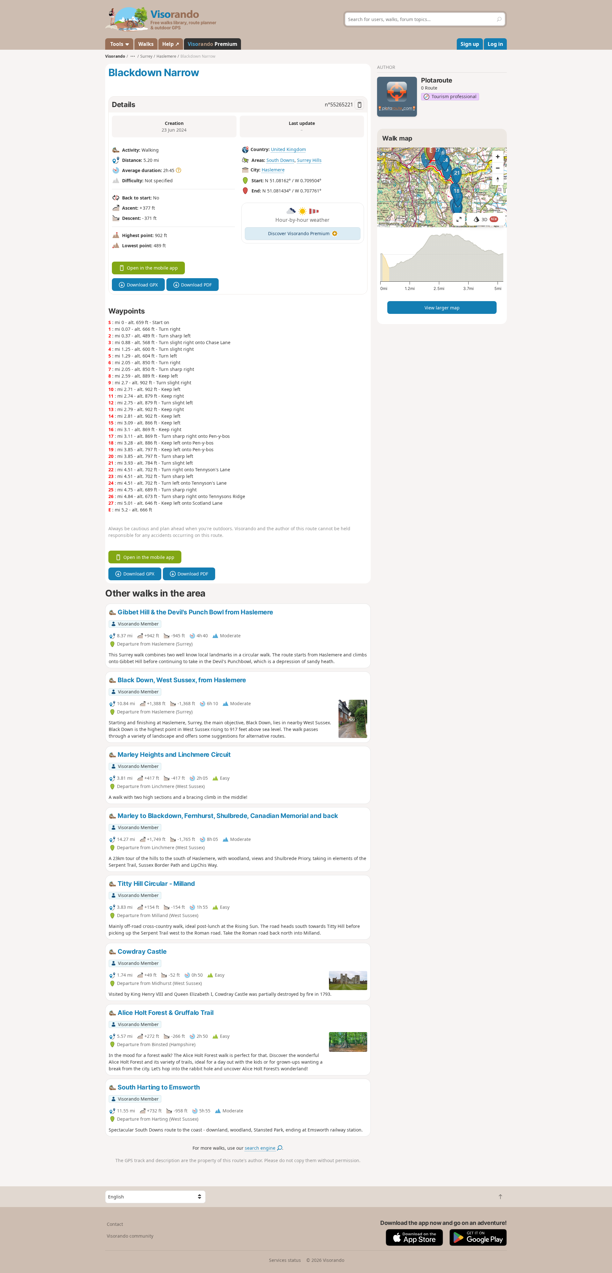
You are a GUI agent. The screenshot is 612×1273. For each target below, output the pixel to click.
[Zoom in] (498, 156)
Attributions (389, 224)
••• (132, 56)
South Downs (280, 160)
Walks (146, 43)
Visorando (115, 56)
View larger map (442, 308)
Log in (495, 43)
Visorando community (130, 1236)
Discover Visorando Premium (299, 233)
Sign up (470, 43)
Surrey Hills (309, 160)
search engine (261, 1148)
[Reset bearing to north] (498, 179)
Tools (117, 43)
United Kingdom (288, 149)
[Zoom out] (498, 168)
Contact (115, 1224)
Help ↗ (170, 43)
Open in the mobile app (152, 268)
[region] (442, 187)
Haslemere (273, 170)
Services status (285, 1260)
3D (489, 219)
